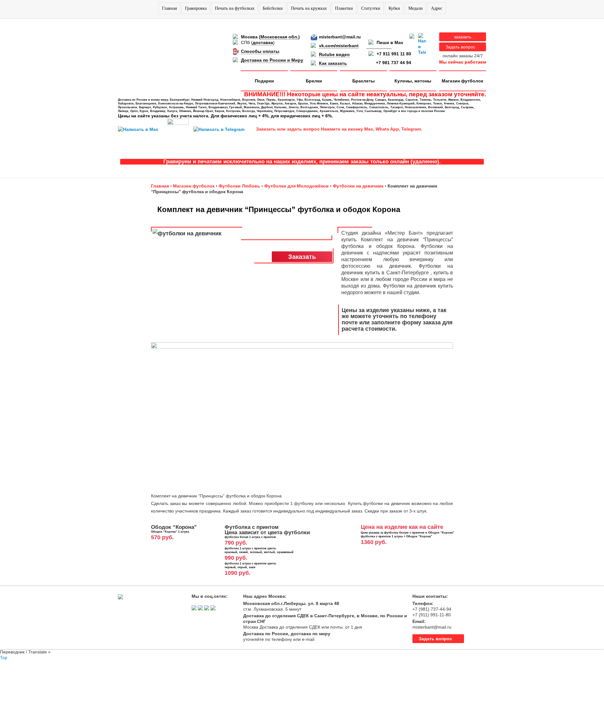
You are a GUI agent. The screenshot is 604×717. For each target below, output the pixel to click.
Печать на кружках (309, 8)
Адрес (436, 8)
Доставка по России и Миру (272, 60)
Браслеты (363, 80)
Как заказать (333, 63)
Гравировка (196, 8)
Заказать (302, 256)
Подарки (264, 80)
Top (3, 657)
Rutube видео (334, 54)
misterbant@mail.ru (340, 36)
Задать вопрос (460, 46)
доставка (263, 42)
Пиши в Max (390, 42)
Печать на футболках (234, 8)
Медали (415, 8)
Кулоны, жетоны (412, 80)
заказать (462, 36)
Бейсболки (273, 8)
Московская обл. (279, 36)
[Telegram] (422, 44)
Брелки (314, 80)
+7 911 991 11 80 (394, 53)
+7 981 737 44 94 (393, 62)
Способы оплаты (260, 51)
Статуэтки (370, 8)
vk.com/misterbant (339, 45)
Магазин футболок (462, 80)
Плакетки (344, 8)
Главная (169, 8)
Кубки (394, 8)
